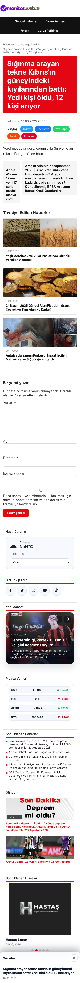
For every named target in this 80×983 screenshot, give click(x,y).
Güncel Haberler (26, 21)
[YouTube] (45, 591)
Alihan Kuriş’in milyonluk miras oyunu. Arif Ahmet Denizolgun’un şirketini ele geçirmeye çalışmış (40, 766)
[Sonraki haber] (67, 619)
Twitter (27, 129)
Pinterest (29, 136)
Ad (6, 441)
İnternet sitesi (13, 474)
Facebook (43, 129)
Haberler (8, 44)
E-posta (10, 458)
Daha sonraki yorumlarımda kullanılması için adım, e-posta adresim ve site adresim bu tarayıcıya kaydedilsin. (37, 500)
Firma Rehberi (55, 21)
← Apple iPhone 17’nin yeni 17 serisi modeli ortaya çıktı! (11, 182)
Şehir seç (17, 553)
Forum (25, 30)
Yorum (9, 403)
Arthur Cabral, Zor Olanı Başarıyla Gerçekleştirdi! (39, 752)
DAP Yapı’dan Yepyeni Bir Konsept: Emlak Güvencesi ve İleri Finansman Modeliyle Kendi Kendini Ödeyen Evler (38, 776)
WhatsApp (61, 129)
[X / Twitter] (22, 591)
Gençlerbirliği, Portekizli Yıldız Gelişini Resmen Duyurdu (38, 758)
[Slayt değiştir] (32, 950)
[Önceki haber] (58, 619)
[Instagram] (33, 591)
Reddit (13, 136)
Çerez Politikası (48, 30)
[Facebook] (10, 591)
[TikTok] (56, 591)
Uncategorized (27, 44)
